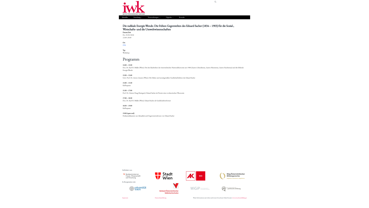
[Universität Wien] (137, 188)
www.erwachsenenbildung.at (239, 198)
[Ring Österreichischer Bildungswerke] (232, 175)
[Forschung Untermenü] (141, 17)
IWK (124, 45)
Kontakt (182, 17)
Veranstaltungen (153, 17)
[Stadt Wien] (163, 176)
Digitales (169, 17)
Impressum (125, 198)
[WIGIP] (200, 188)
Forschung (137, 17)
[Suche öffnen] (215, 2)
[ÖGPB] (231, 189)
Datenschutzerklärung (160, 198)
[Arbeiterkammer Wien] (195, 176)
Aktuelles (125, 17)
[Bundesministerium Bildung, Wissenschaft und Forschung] (131, 176)
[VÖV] (169, 188)
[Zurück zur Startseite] (132, 7)
